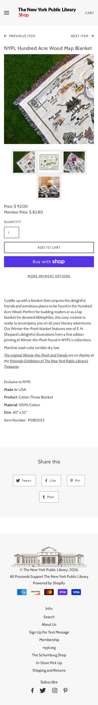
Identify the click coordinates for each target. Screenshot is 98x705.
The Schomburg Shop (49, 655)
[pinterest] (65, 691)
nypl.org (49, 647)
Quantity (11, 222)
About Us (49, 624)
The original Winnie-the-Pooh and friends (36, 355)
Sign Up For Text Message (49, 632)
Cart (89, 13)
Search (49, 617)
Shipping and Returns (49, 670)
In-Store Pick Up (49, 663)
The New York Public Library (45, 570)
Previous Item (21, 36)
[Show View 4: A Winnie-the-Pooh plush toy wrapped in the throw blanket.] (49, 187)
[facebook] (32, 691)
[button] (49, 99)
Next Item (80, 36)
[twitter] (42, 691)
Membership (49, 640)
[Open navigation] (11, 12)
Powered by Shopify (49, 583)
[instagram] (55, 691)
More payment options (49, 276)
